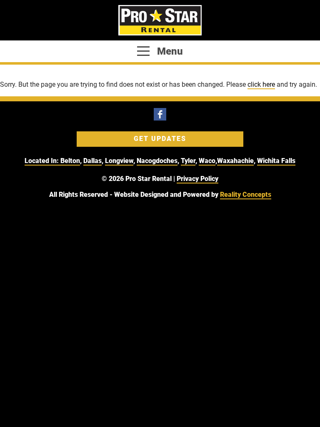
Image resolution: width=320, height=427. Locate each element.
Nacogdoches (157, 161)
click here (261, 84)
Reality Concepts (245, 194)
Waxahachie (235, 161)
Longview (119, 161)
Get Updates (160, 139)
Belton (70, 161)
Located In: (42, 161)
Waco (207, 161)
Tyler (188, 161)
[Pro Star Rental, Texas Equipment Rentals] (160, 20)
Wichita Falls (276, 161)
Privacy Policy (197, 179)
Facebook (160, 114)
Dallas (92, 161)
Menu (169, 51)
